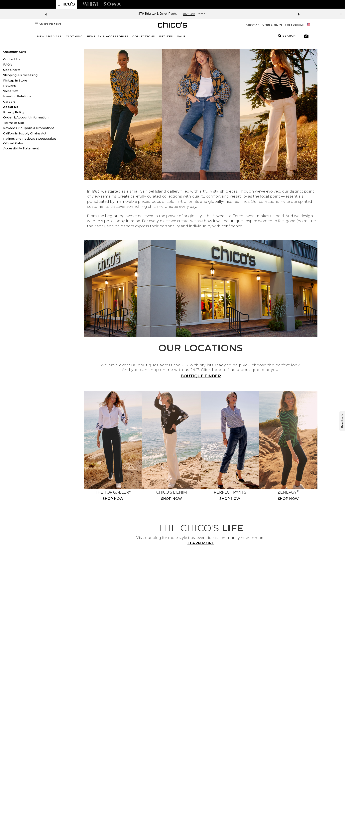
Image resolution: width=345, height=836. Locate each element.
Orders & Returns (272, 24)
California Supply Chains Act (24, 133)
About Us (10, 107)
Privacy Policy (13, 112)
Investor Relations (17, 96)
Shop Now (204, 14)
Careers (9, 101)
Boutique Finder (201, 376)
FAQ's (7, 64)
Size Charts (11, 70)
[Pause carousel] (340, 14)
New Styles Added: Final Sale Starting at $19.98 (157, 13)
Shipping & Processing (20, 75)
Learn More (200, 543)
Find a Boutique (294, 24)
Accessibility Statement (21, 148)
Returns (9, 85)
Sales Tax (10, 91)
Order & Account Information (26, 117)
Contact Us (11, 59)
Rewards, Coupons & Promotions (28, 128)
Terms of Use (13, 123)
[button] (306, 36)
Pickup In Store (15, 80)
